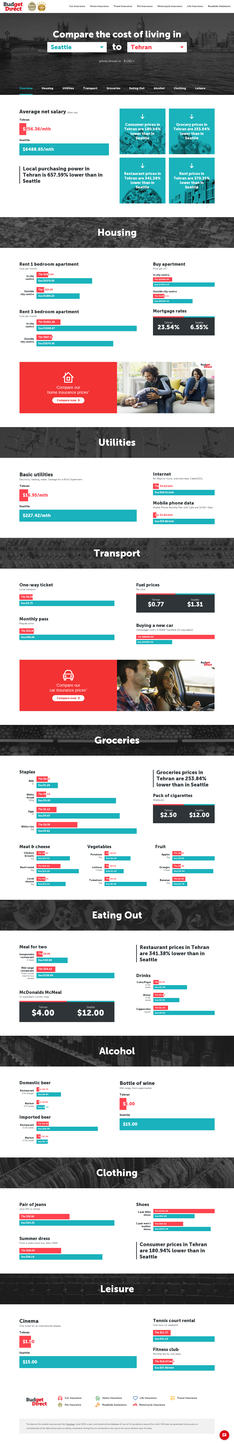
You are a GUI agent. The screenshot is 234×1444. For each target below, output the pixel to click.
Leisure (200, 88)
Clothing (180, 88)
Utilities (68, 88)
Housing (47, 88)
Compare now (66, 400)
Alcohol (159, 88)
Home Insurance (99, 6)
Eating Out (137, 88)
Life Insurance (195, 6)
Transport (90, 88)
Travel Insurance (123, 6)
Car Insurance (77, 6)
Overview (26, 88)
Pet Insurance (145, 6)
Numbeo (70, 1424)
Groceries (113, 88)
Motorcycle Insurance (169, 6)
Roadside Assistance (219, 6)
